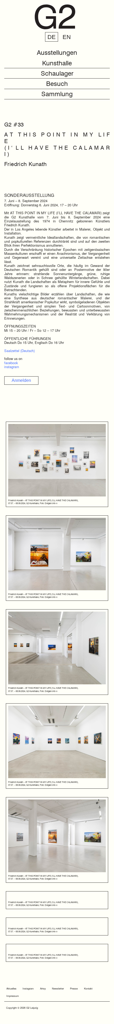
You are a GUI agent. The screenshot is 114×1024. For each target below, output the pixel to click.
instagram (11, 366)
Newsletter (58, 988)
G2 (55, 16)
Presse (74, 988)
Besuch (57, 84)
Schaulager (57, 74)
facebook (11, 362)
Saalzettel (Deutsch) (19, 350)
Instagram (28, 988)
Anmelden (21, 380)
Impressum (12, 996)
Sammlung (57, 94)
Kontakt (88, 988)
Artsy (43, 988)
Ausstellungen (57, 53)
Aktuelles (11, 988)
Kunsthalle (57, 64)
